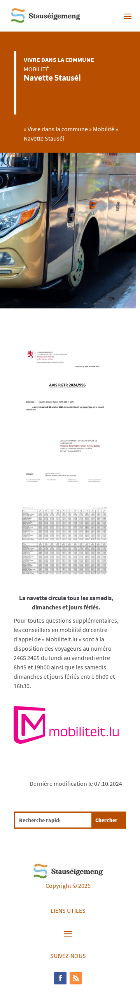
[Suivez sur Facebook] (60, 978)
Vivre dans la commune (59, 59)
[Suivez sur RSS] (76, 978)
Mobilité (36, 69)
